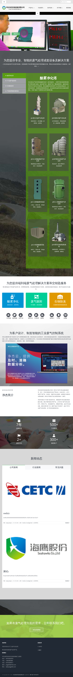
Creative (24, 522)
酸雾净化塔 (48, 78)
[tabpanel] (48, 171)
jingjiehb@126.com (11, 665)
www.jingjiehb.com (11, 667)
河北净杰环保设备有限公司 (18, 674)
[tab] (14, 75)
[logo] (13, 6)
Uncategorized (29, 522)
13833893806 (9, 660)
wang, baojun (9, 522)
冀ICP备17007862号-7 (34, 674)
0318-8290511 (9, 662)
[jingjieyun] (36, 344)
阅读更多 (67, 522)
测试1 (6, 571)
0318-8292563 (9, 658)
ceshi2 (6, 513)
